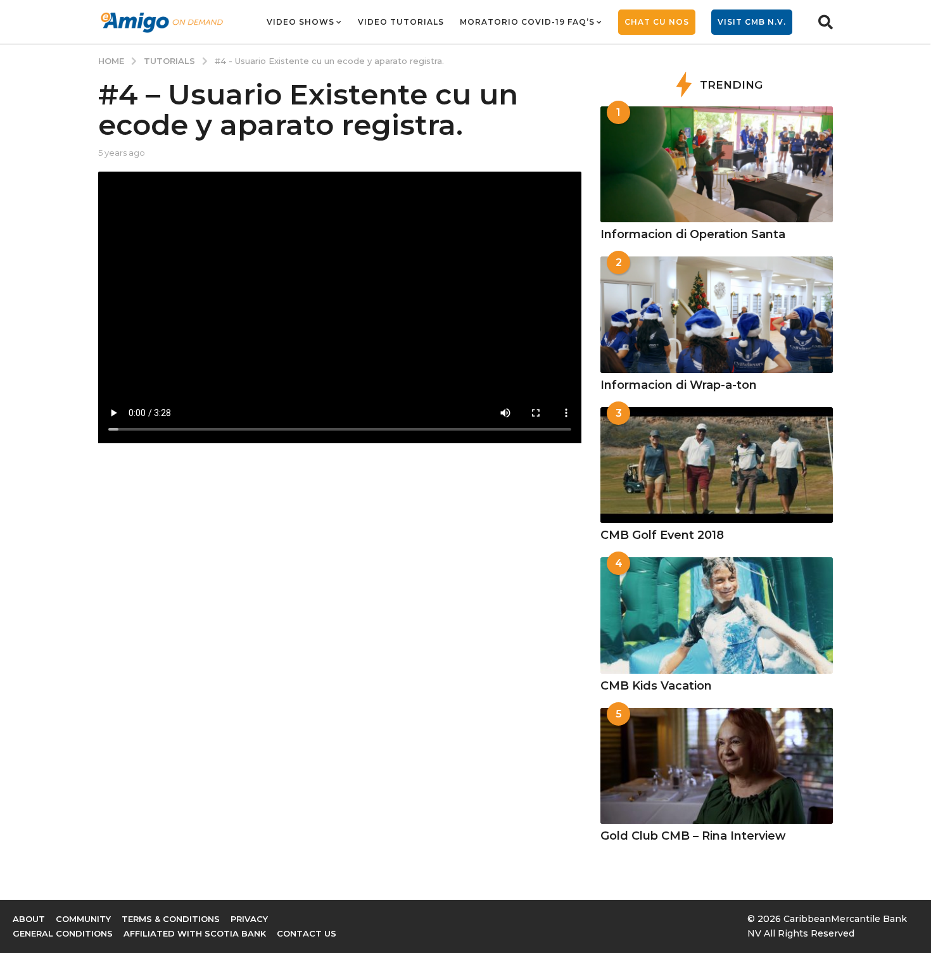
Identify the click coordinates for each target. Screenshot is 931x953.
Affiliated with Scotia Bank (195, 933)
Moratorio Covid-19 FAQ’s (527, 22)
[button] (825, 22)
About (29, 919)
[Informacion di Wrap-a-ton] (716, 314)
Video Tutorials (401, 22)
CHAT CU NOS (656, 22)
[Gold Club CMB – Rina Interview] (716, 766)
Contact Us (306, 933)
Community (83, 919)
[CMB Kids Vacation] (716, 615)
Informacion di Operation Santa (692, 234)
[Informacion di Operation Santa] (716, 164)
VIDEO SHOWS (300, 22)
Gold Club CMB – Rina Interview (693, 836)
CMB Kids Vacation (656, 686)
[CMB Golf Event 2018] (716, 465)
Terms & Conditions (171, 919)
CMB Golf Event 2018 (662, 535)
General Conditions (63, 933)
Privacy (249, 919)
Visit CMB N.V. (752, 22)
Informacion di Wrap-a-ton (678, 385)
